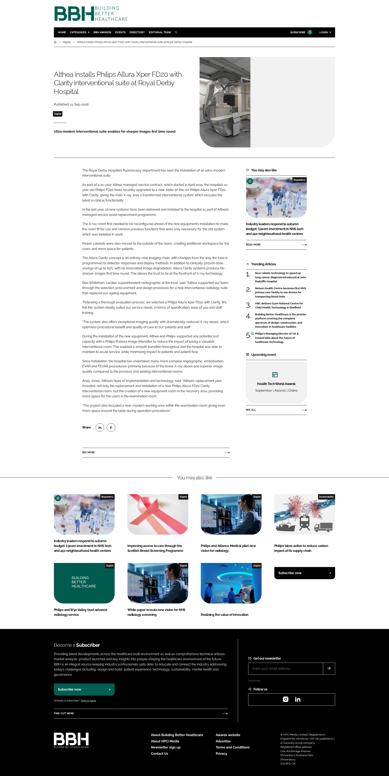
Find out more (64, 713)
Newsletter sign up (166, 747)
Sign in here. (88, 700)
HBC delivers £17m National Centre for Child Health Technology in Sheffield (281, 306)
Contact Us (159, 754)
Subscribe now (289, 573)
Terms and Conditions (233, 747)
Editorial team (160, 32)
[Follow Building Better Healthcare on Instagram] (285, 700)
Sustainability (326, 497)
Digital (57, 114)
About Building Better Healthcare (177, 735)
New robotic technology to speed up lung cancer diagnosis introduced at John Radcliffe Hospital (281, 277)
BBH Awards (102, 32)
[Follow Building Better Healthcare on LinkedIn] (297, 700)
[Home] (55, 42)
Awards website (228, 735)
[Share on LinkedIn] (100, 427)
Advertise (223, 741)
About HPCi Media (165, 741)
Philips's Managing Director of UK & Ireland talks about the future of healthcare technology (281, 338)
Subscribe (297, 32)
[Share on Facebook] (111, 427)
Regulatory (299, 180)
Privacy (221, 754)
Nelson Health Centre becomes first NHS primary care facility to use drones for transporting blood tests (281, 292)
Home (62, 32)
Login (324, 32)
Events (120, 32)
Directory (137, 32)
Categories (78, 32)
